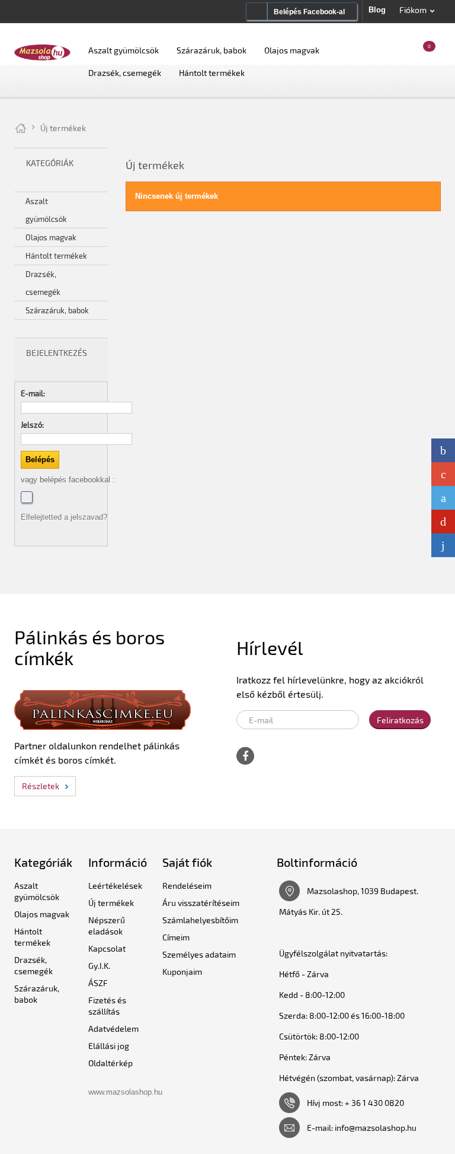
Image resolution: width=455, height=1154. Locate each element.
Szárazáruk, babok (211, 50)
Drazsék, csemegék (124, 73)
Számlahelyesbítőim (200, 920)
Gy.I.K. (99, 966)
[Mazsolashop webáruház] (42, 51)
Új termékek (111, 903)
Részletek (40, 786)
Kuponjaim (182, 972)
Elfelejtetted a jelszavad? (64, 517)
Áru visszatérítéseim (200, 903)
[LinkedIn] (443, 545)
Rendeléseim (187, 885)
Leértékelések (115, 885)
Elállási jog (108, 1046)
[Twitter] (443, 498)
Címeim (176, 937)
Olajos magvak (291, 50)
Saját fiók (187, 862)
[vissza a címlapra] (21, 127)
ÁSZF (98, 983)
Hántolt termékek (212, 73)
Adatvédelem (113, 1028)
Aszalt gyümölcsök (123, 50)
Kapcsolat (107, 948)
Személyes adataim (199, 954)
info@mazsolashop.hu (375, 1128)
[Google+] (443, 474)
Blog (377, 9)
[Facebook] (27, 497)
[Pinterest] (443, 521)
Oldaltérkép (110, 1063)
